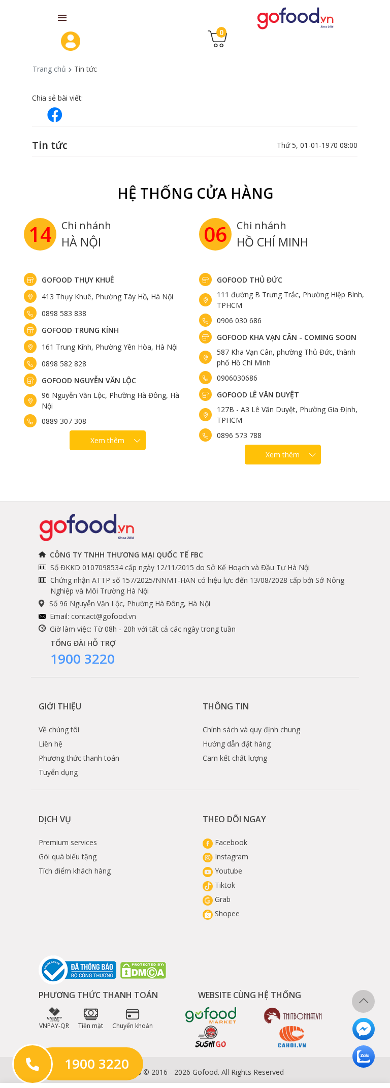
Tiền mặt (90, 1025)
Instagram (230, 856)
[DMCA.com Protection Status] (143, 970)
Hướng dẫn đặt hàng (237, 744)
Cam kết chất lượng (235, 758)
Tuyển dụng (58, 772)
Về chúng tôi (59, 729)
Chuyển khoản (132, 1025)
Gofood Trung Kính (80, 330)
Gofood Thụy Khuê (78, 280)
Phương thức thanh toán (79, 758)
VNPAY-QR (54, 1025)
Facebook (230, 842)
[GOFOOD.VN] (295, 17)
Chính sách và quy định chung (251, 729)
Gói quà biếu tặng (67, 856)
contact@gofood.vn (103, 616)
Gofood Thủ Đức (249, 280)
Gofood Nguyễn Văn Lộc (89, 380)
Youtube (227, 871)
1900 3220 (82, 658)
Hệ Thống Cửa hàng (195, 193)
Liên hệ (50, 744)
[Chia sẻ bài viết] (54, 114)
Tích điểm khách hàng (75, 871)
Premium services (68, 842)
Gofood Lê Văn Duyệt (258, 394)
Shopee (226, 913)
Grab (222, 899)
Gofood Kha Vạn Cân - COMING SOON (286, 337)
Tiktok (224, 885)
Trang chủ (49, 69)
